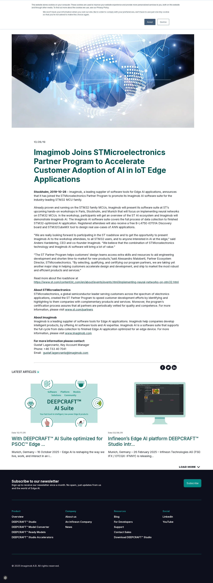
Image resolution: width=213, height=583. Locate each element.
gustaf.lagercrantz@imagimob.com (65, 352)
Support (119, 526)
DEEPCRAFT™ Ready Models (29, 532)
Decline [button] (163, 22)
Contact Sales (122, 532)
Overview (17, 516)
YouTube (168, 521)
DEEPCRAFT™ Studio (24, 521)
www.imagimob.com (78, 333)
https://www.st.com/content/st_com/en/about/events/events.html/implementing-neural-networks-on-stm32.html (106, 282)
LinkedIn (168, 516)
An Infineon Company (78, 521)
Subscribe (192, 483)
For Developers (123, 521)
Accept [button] (150, 22)
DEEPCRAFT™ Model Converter (30, 526)
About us (70, 516)
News (68, 526)
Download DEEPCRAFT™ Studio (133, 537)
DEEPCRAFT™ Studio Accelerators (32, 537)
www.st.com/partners (79, 309)
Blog (116, 516)
